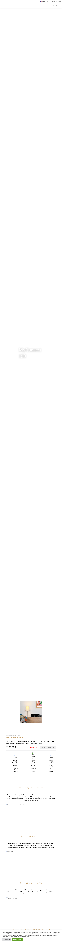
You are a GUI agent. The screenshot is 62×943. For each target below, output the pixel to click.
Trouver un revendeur (47, 747)
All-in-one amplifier (10, 735)
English (43, 1)
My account (58, 1)
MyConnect (18, 735)
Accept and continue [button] (17, 939)
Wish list (53, 1)
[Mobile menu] (60, 6)
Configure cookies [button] (7, 939)
